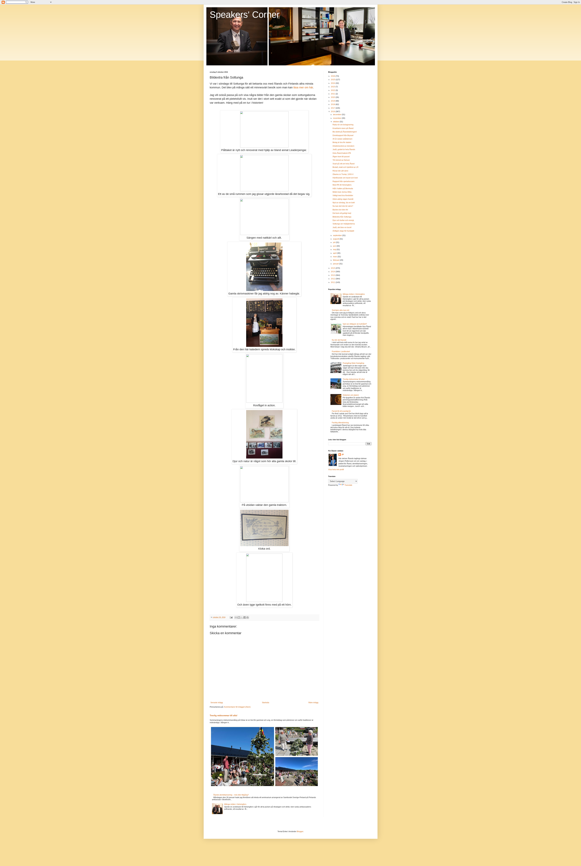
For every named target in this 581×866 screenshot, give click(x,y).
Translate (348, 485)
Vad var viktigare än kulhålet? (355, 324)
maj (334, 249)
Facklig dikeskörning (340, 423)
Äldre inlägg (313, 703)
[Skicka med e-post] (236, 617)
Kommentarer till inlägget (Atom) (237, 707)
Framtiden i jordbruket (341, 351)
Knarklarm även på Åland (343, 128)
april (335, 253)
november (337, 118)
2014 (333, 272)
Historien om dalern (351, 395)
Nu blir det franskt (339, 340)
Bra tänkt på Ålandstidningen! (345, 132)
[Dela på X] (241, 617)
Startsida (265, 703)
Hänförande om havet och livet (345, 178)
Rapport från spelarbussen (344, 181)
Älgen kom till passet (341, 157)
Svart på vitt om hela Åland (344, 164)
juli (334, 242)
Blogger (300, 831)
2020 (333, 97)
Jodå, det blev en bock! (342, 227)
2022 (333, 90)
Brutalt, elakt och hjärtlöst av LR (345, 167)
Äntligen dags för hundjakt (343, 231)
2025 (333, 80)
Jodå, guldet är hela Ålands (344, 149)
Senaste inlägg (216, 703)
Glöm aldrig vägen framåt (343, 199)
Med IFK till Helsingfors (342, 185)
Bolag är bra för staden (342, 142)
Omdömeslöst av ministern (343, 146)
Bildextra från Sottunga (342, 217)
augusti (336, 239)
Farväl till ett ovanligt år (341, 411)
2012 (333, 279)
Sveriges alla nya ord (340, 310)
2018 (333, 104)
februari (336, 260)
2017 (333, 108)
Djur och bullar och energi (343, 220)
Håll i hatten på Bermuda (343, 188)
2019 (333, 101)
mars (335, 257)
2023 (333, 87)
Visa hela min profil (336, 469)
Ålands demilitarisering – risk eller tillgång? (231, 795)
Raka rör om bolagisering (343, 125)
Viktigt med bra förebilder (343, 195)
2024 (333, 83)
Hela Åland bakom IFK (342, 153)
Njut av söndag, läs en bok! (344, 203)
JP (342, 455)
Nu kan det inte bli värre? (343, 206)
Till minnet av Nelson (341, 160)
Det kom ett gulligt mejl (342, 213)
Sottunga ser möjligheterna (344, 224)
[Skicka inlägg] (231, 617)
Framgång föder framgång (353, 363)
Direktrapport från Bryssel (343, 135)
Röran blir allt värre (340, 171)
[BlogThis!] (238, 617)
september (337, 235)
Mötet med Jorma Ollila (342, 192)
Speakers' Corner (245, 15)
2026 (333, 76)
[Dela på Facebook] (244, 617)
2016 (333, 111)
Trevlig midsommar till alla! (223, 715)
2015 (333, 268)
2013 (333, 275)
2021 (333, 94)
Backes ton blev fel (340, 210)
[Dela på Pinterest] (247, 617)
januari (336, 264)
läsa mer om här (303, 87)
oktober (336, 122)
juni (334, 246)
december (337, 114)
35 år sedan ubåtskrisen (342, 139)
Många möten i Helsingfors (235, 804)
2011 (333, 282)
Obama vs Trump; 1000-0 (343, 174)
